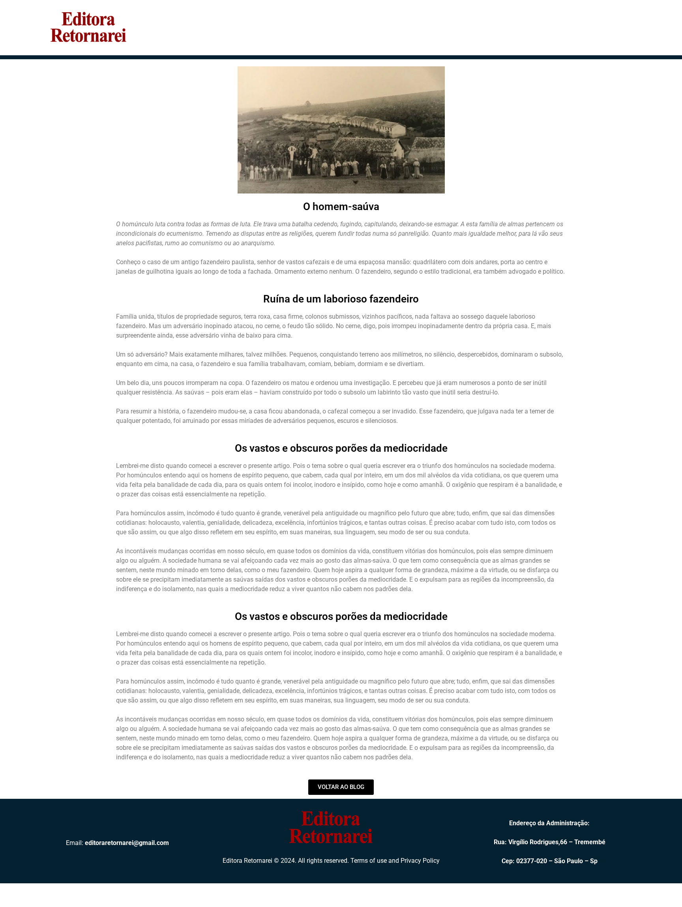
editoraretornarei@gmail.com (127, 843)
